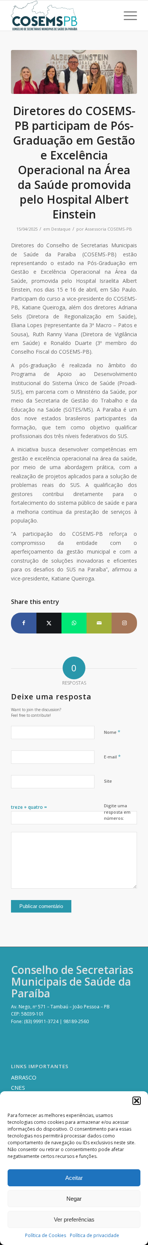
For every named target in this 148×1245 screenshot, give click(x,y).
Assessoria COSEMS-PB (108, 229)
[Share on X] (48, 623)
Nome (112, 732)
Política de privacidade (94, 1235)
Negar (74, 1198)
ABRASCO (23, 1077)
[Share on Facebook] (23, 623)
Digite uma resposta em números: (117, 812)
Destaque (61, 229)
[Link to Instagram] (124, 623)
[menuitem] (126, 15)
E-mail (112, 756)
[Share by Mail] (99, 623)
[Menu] (126, 15)
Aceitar (74, 1178)
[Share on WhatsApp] (74, 623)
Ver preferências (74, 1219)
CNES (18, 1087)
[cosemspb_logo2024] (61, 15)
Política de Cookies (45, 1235)
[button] (136, 1101)
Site (108, 781)
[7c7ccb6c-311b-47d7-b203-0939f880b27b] (74, 72)
